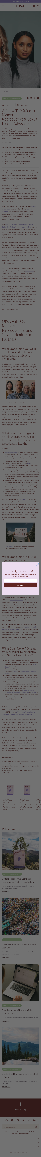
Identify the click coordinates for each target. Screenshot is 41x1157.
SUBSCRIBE (20, 585)
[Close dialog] (37, 564)
